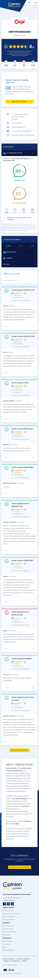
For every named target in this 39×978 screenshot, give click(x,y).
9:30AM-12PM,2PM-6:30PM (27, 135)
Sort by (9, 280)
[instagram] (8, 903)
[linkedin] (12, 903)
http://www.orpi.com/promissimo (21, 131)
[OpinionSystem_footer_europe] (9, 968)
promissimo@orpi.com (18, 127)
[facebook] (4, 903)
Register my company (20, 867)
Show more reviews (19, 750)
